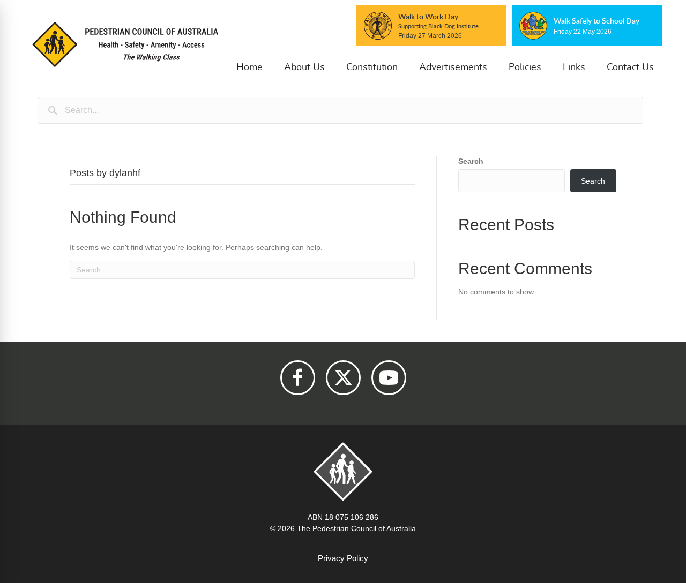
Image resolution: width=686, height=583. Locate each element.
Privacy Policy (343, 558)
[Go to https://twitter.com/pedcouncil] (343, 377)
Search (470, 161)
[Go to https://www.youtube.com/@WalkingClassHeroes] (388, 377)
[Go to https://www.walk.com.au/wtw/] (431, 25)
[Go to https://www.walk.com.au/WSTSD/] (587, 25)
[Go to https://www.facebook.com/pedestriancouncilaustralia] (297, 377)
